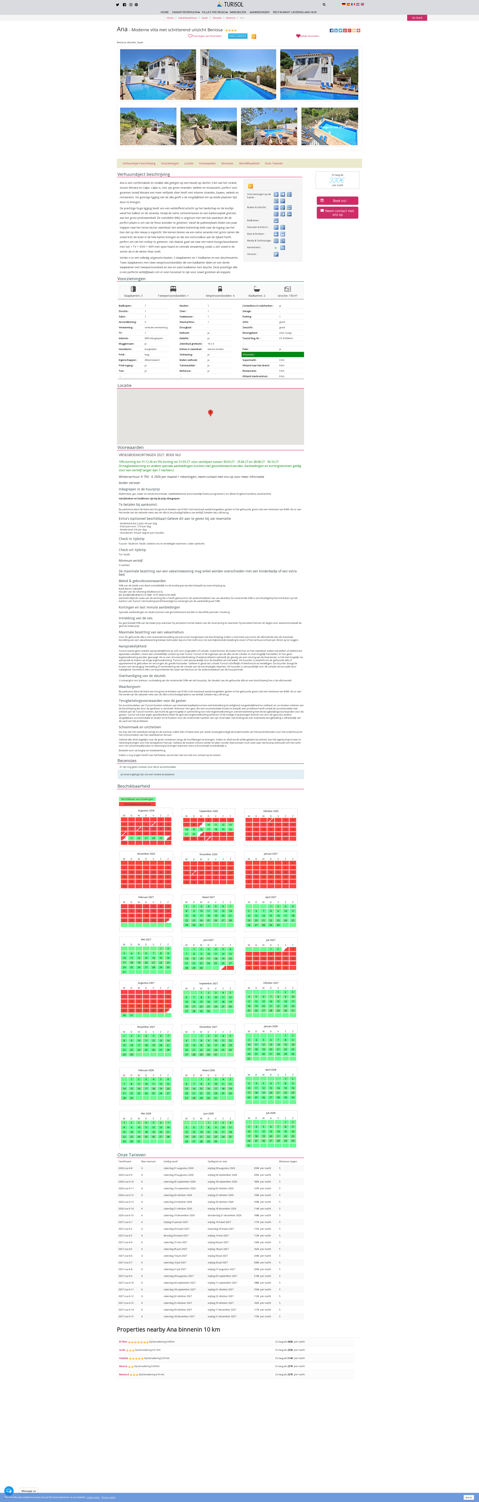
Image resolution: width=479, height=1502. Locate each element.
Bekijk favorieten (309, 36)
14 (186, 829)
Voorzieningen (170, 163)
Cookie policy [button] (93, 1497)
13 (230, 824)
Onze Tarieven (274, 163)
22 (194, 834)
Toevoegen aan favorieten (207, 36)
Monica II (124, 1374)
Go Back (417, 17)
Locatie (188, 163)
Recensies (227, 163)
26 (139, 838)
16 (201, 829)
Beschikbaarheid (249, 163)
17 (208, 829)
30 (194, 925)
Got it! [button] (469, 1497)
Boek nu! (339, 200)
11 (215, 824)
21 (186, 834)
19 (223, 829)
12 (223, 824)
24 (201, 920)
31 (201, 925)
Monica (123, 1366)
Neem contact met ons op (339, 213)
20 (230, 829)
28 (153, 838)
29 (160, 838)
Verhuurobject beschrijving (139, 163)
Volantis (123, 1358)
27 (146, 838)
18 (215, 829)
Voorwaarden (207, 163)
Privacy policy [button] (109, 1497)
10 (208, 824)
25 (208, 920)
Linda (122, 1350)
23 (194, 920)
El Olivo (123, 1341)
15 (194, 829)
